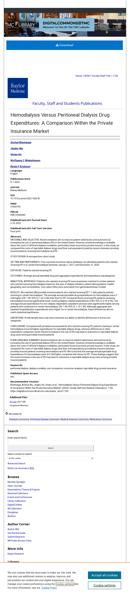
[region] (65, 580)
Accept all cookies (104, 575)
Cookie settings (65, 584)
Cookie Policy (49, 587)
